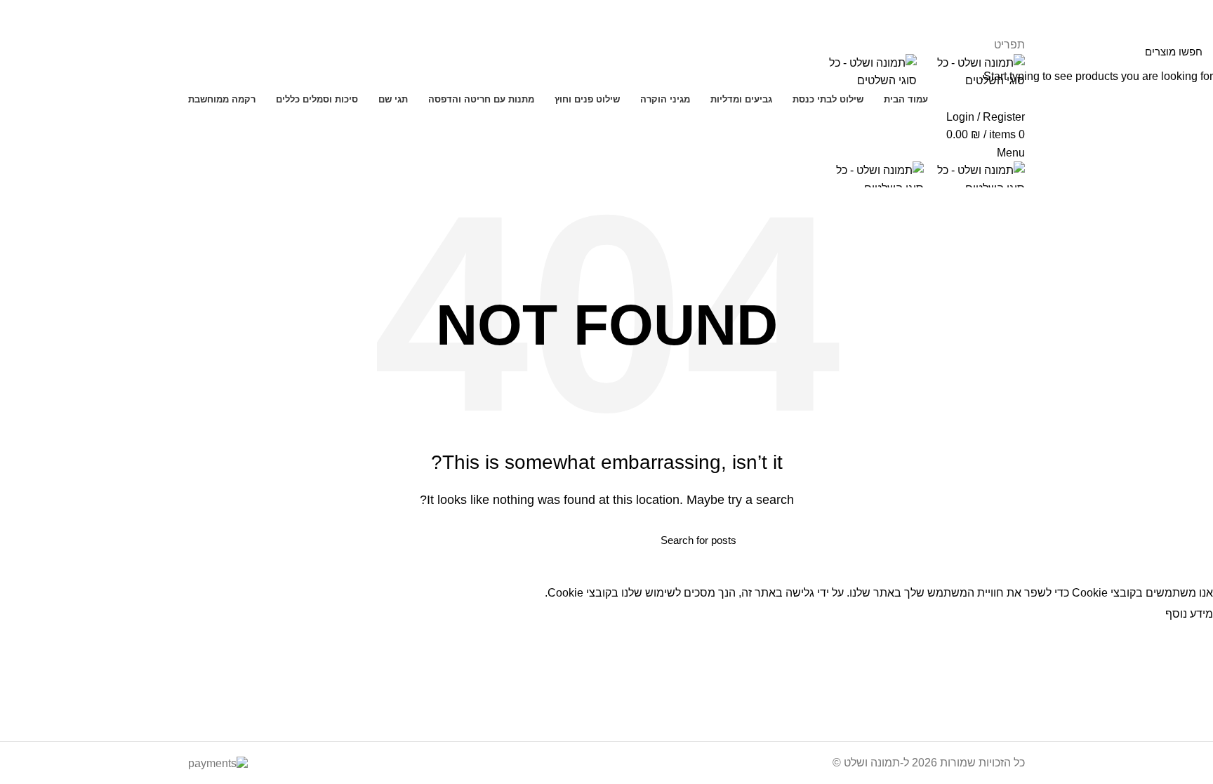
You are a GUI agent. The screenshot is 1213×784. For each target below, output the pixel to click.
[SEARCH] (485, 540)
